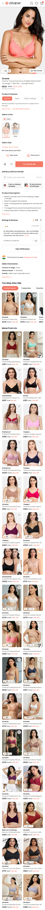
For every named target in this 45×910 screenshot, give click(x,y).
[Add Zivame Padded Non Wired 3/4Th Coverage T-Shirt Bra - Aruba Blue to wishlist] (40, 334)
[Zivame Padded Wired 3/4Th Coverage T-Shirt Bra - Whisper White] (28, 304)
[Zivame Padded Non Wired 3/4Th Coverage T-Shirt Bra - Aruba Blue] (33, 344)
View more (6, 214)
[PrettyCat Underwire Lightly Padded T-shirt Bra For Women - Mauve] (12, 453)
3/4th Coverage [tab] (30, 98)
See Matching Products (21, 109)
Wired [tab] (17, 98)
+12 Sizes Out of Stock (10, 147)
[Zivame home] (13, 3)
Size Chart (14, 155)
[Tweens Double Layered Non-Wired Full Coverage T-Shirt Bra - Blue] (33, 453)
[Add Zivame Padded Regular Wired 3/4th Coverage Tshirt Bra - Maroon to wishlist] (40, 768)
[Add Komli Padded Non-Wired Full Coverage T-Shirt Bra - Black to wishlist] (40, 370)
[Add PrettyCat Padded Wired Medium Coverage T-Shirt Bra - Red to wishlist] (19, 406)
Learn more (6, 109)
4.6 (6, 71)
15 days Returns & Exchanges (35, 185)
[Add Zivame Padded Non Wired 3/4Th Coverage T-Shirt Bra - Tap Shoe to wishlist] (40, 515)
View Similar (37, 71)
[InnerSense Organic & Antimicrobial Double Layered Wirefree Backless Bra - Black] (12, 381)
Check (39, 177)
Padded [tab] (7, 98)
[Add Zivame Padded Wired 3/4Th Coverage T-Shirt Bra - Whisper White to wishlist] (35, 295)
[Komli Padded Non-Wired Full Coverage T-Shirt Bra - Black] (33, 381)
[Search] (31, 3)
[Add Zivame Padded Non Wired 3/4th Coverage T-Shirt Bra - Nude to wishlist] (19, 660)
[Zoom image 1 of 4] (22, 40)
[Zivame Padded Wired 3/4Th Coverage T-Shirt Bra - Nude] (10, 304)
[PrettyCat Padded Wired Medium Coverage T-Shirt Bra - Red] (12, 417)
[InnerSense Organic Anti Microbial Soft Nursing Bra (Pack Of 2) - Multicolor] (12, 562)
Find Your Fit (35, 155)
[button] (2, 3)
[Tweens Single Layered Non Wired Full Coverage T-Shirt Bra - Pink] (33, 417)
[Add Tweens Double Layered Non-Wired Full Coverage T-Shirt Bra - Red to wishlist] (19, 515)
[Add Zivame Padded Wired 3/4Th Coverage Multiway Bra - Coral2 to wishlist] (19, 624)
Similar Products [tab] (10, 288)
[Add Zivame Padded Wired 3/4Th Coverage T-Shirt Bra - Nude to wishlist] (16, 295)
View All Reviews (22, 249)
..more (26, 235)
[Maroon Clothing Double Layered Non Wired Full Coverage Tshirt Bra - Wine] (12, 815)
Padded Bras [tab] (26, 288)
